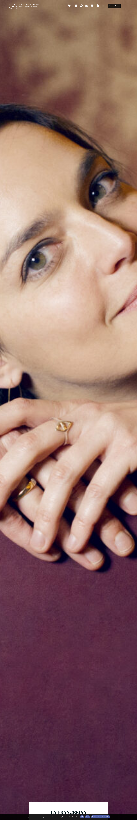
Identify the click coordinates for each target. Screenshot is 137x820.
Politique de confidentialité (100, 817)
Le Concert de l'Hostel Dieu (29, 5)
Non (87, 817)
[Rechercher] (120, 6)
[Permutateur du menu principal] (125, 6)
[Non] (134, 817)
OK (82, 817)
